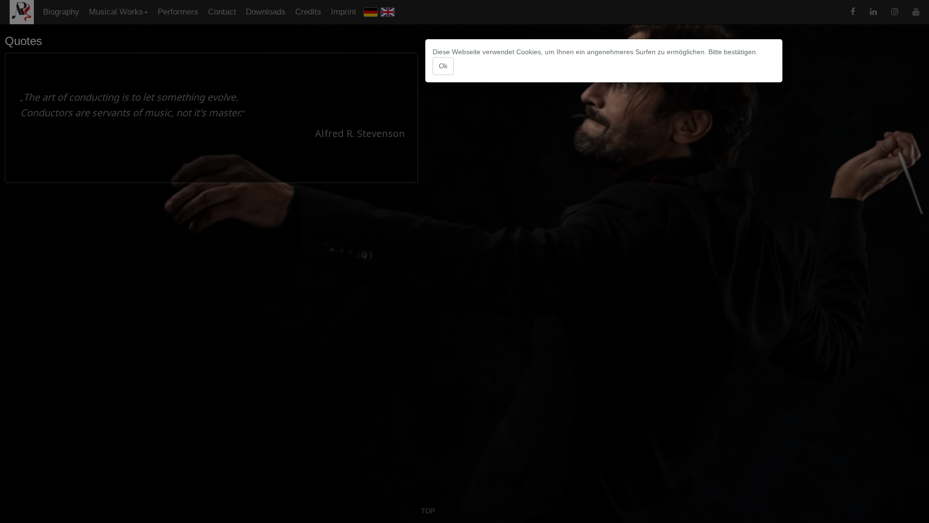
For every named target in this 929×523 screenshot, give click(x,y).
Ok (443, 66)
